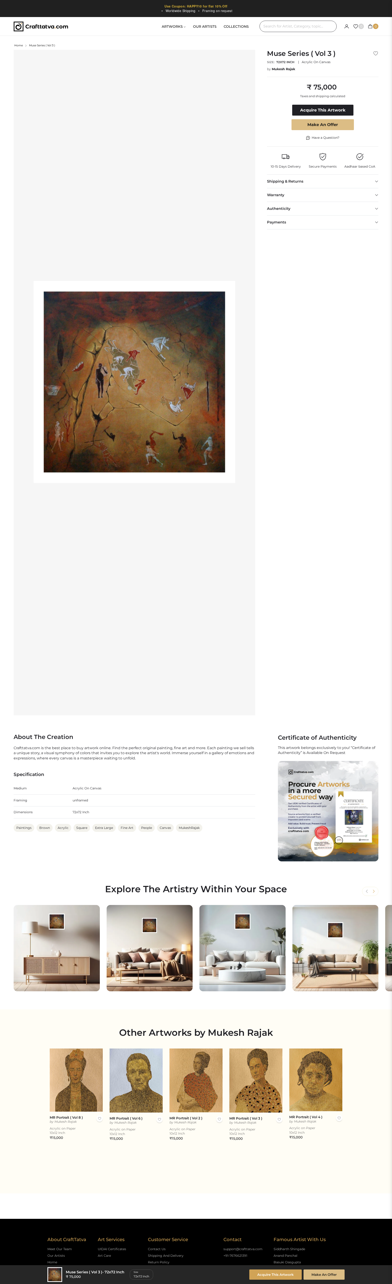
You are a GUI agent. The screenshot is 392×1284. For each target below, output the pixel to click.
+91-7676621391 (235, 1256)
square (81, 828)
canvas (165, 828)
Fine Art (127, 828)
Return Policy (158, 1262)
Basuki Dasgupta (287, 1262)
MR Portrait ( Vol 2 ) (185, 1118)
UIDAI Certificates (112, 1249)
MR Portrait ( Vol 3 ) (245, 1118)
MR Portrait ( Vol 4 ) (305, 1117)
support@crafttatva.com (242, 1249)
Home (18, 45)
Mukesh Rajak (283, 69)
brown (44, 828)
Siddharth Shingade (289, 1249)
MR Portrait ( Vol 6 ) (126, 1118)
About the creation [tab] (43, 737)
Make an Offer (322, 124)
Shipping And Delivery (166, 1256)
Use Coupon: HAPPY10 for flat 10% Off (195, 6)
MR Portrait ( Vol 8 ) (66, 1117)
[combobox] (298, 26)
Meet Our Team (59, 1249)
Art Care (104, 1256)
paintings (24, 828)
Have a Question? (325, 138)
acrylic (63, 828)
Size (136, 1272)
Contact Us (157, 1249)
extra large (104, 828)
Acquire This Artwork (275, 1274)
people (146, 828)
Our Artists (56, 1256)
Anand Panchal (285, 1256)
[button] (373, 891)
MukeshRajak (189, 828)
